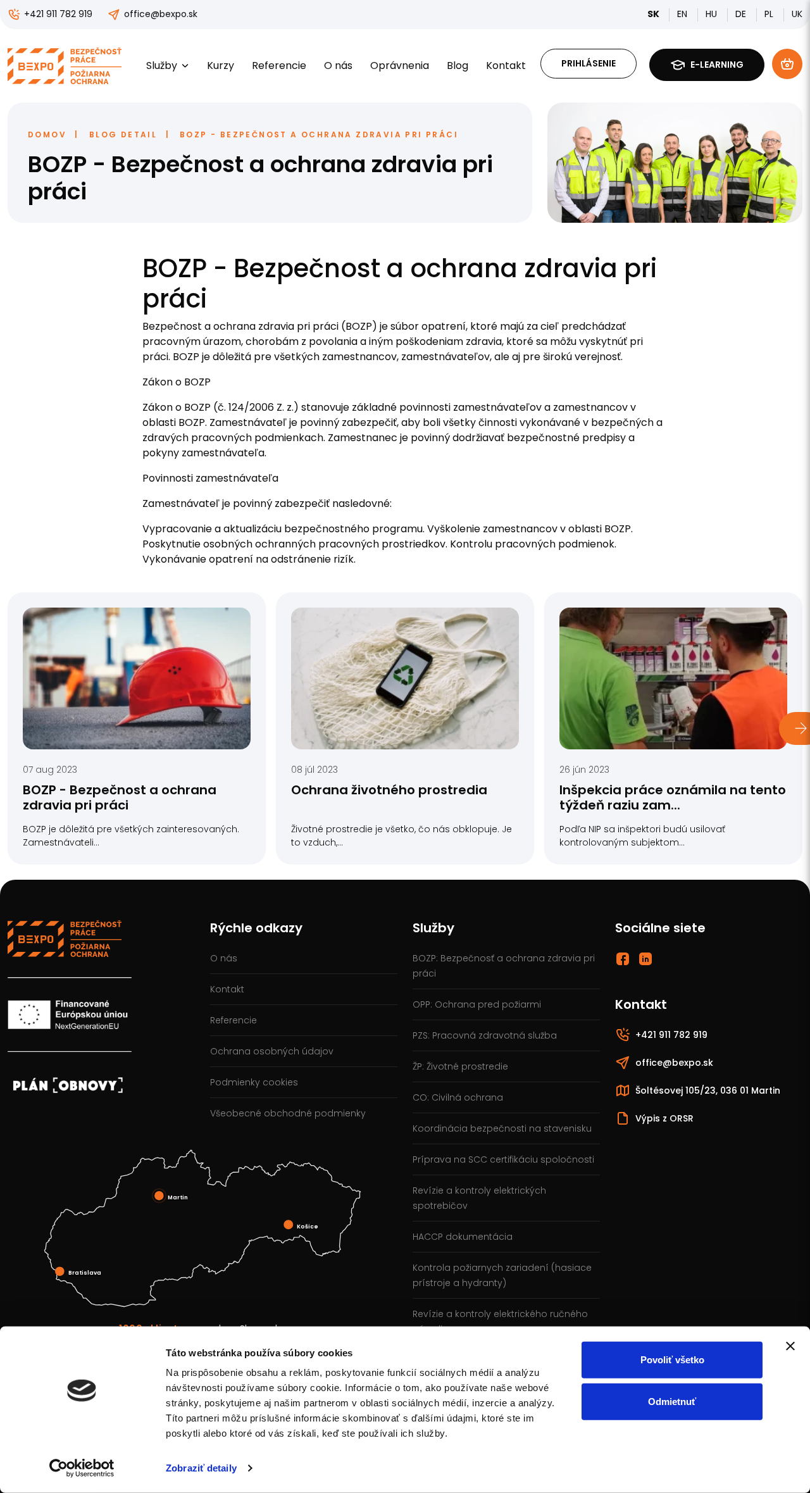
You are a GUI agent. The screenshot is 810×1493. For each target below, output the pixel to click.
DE (742, 14)
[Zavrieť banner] (790, 1346)
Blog (457, 65)
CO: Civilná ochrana (458, 1097)
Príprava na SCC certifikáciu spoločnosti (503, 1159)
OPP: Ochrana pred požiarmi (477, 1004)
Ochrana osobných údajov (271, 1051)
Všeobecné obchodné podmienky (288, 1113)
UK (797, 14)
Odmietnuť (672, 1401)
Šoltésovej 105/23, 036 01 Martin (707, 1090)
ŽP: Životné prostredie (460, 1066)
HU (713, 14)
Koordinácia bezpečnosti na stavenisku (502, 1128)
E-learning (717, 64)
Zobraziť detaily (201, 1468)
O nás (338, 65)
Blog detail (123, 134)
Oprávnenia (399, 65)
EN (683, 14)
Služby (161, 65)
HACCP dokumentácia (463, 1236)
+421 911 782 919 (58, 14)
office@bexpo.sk (160, 14)
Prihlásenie (588, 63)
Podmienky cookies (254, 1082)
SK (654, 14)
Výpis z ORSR (664, 1118)
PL (770, 14)
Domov (47, 134)
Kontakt (506, 65)
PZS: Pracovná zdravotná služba (485, 1035)
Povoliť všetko (672, 1359)
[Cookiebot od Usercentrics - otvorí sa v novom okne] (82, 1468)
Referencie (279, 65)
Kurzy (220, 65)
